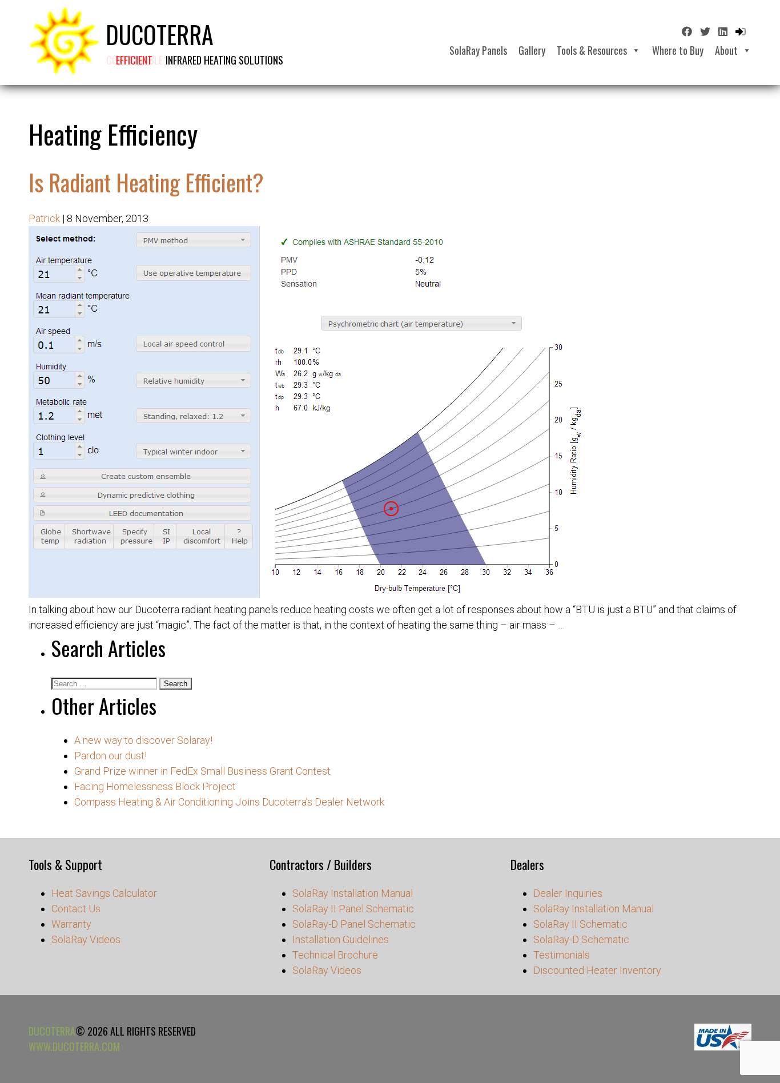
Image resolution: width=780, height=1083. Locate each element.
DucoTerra (52, 1031)
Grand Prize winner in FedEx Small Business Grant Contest (202, 771)
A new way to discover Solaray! (143, 740)
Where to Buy (677, 50)
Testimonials (561, 955)
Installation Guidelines (340, 939)
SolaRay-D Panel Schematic (354, 924)
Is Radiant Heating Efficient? (146, 182)
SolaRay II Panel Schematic (353, 909)
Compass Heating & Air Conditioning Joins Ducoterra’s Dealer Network (229, 802)
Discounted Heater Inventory (597, 970)
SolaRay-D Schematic (581, 939)
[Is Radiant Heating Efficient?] (308, 594)
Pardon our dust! (110, 756)
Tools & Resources (592, 50)
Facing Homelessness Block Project (155, 786)
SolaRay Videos (85, 939)
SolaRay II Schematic (580, 924)
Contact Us (75, 909)
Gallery (531, 50)
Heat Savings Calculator (104, 893)
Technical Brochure (335, 955)
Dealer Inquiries (567, 893)
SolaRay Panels (478, 50)
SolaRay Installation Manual (352, 893)
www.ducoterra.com (74, 1046)
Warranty (71, 924)
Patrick (44, 218)
